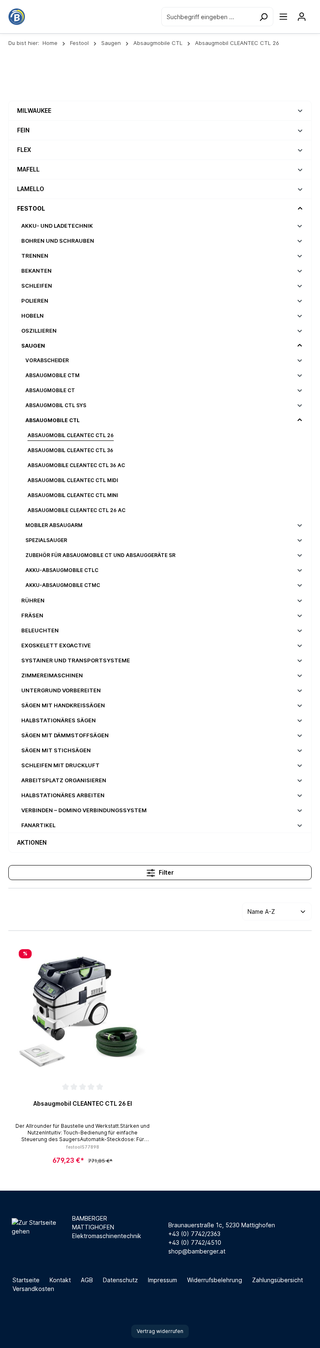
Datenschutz (120, 1279)
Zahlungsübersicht (277, 1279)
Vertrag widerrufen (160, 1331)
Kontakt (60, 1279)
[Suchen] (263, 16)
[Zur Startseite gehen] (16, 16)
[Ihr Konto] (301, 16)
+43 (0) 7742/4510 (194, 1242)
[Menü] (283, 16)
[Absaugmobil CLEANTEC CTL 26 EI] (82, 1013)
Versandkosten (33, 1288)
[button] (300, 110)
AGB (87, 1279)
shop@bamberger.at (196, 1251)
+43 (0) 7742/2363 (194, 1233)
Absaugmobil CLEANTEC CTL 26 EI (82, 1103)
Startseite (26, 1279)
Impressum (162, 1279)
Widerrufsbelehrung (214, 1279)
